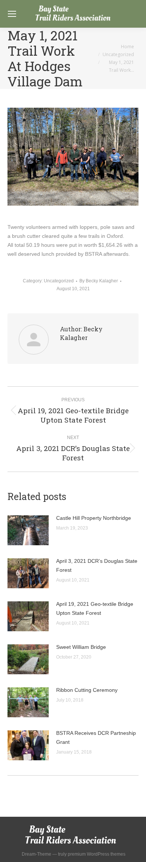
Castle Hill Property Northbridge (93, 518)
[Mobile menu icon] (11, 13)
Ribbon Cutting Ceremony (87, 690)
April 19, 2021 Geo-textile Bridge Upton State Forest (94, 608)
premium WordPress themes (96, 854)
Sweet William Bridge (81, 647)
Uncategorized (59, 280)
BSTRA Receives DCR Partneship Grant (96, 737)
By (98, 280)
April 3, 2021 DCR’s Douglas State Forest (96, 565)
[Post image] (28, 530)
